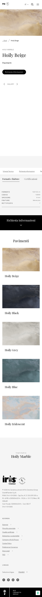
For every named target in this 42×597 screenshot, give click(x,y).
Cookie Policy (7, 543)
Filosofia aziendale (8, 528)
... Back (4, 40)
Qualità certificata (8, 532)
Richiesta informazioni (27, 171)
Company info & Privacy (10, 539)
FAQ (3, 554)
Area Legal (6, 551)
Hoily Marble (21, 456)
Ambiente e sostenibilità (10, 536)
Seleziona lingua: (8, 572)
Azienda (5, 524)
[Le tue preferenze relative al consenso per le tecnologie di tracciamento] (38, 593)
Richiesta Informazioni (14, 72)
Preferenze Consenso (10, 547)
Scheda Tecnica (8, 171)
